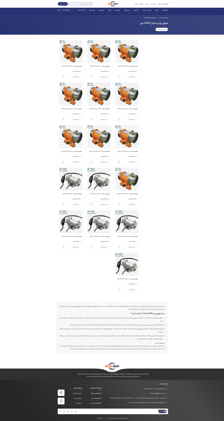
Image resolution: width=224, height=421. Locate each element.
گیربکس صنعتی (147, 10)
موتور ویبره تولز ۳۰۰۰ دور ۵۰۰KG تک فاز (127, 279)
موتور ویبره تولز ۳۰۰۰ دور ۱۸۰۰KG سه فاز (127, 194)
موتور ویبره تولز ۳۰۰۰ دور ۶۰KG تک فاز (72, 194)
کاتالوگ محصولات (138, 4)
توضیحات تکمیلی (163, 29)
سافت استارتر (81, 10)
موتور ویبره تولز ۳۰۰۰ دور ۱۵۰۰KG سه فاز (71, 151)
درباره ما (147, 4)
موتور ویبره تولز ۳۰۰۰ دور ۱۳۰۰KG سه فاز (99, 151)
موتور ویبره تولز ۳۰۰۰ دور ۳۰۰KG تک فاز (72, 236)
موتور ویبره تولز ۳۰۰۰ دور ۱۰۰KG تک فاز (128, 236)
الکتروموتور (165, 10)
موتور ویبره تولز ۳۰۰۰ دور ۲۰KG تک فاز (100, 194)
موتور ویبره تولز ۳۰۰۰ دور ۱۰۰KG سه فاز (72, 66)
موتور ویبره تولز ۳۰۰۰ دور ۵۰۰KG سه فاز (71, 109)
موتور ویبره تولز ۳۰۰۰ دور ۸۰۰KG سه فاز (127, 151)
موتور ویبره (101, 10)
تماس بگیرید (131, 77)
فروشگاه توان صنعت (163, 4)
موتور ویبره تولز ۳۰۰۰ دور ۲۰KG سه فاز (128, 66)
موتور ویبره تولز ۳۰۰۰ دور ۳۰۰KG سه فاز (99, 109)
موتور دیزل (117, 10)
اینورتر (156, 10)
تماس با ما (153, 4)
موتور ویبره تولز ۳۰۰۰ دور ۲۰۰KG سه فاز (128, 109)
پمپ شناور (92, 10)
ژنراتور (109, 10)
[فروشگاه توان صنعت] (112, 4)
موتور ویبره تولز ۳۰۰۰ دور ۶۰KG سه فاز (100, 66)
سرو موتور (136, 10)
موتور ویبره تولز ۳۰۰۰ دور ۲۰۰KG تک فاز (100, 236)
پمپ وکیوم (127, 10)
